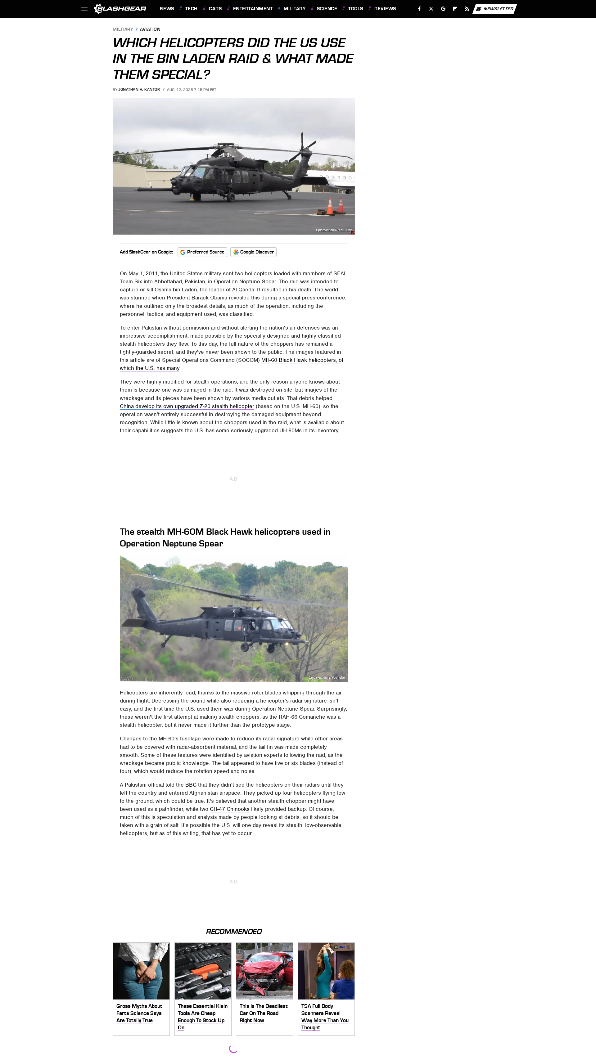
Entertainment (253, 8)
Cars (215, 8)
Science (327, 8)
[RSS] (466, 9)
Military (294, 8)
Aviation (150, 30)
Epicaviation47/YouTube (334, 230)
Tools (355, 8)
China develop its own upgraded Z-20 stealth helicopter (187, 406)
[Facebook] (419, 9)
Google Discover (257, 252)
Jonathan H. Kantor (139, 90)
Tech (191, 8)
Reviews (385, 8)
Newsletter (498, 8)
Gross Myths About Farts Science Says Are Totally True (139, 1013)
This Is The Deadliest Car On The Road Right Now (264, 1013)
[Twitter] (431, 9)
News (167, 8)
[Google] (443, 9)
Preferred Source (205, 252)
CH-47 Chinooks (230, 809)
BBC (190, 784)
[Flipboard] (455, 9)
